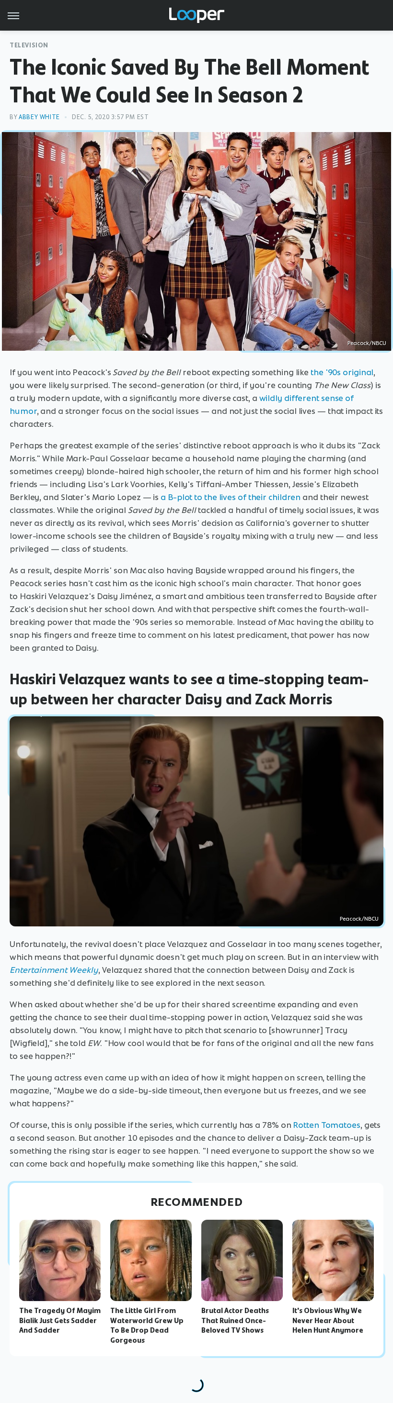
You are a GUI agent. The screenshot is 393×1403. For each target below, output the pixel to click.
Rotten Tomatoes (326, 1125)
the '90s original (342, 372)
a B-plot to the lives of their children (231, 497)
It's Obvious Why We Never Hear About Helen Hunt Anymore (327, 1321)
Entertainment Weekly (54, 970)
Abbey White (39, 117)
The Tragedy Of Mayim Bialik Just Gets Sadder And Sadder (60, 1321)
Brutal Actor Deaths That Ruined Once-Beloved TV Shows (235, 1321)
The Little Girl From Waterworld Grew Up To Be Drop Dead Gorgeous (147, 1325)
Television (29, 45)
